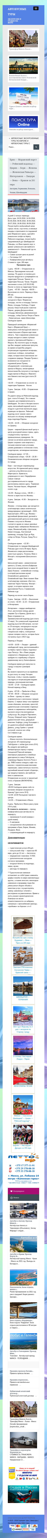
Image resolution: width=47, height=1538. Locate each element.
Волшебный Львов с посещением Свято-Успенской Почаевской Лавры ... (22, 77)
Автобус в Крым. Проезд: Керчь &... (21, 1255)
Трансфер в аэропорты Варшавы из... (20, 1451)
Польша (31, 188)
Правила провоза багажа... (21, 1371)
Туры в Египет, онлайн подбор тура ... (22, 107)
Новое (16, 1197)
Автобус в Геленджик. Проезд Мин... (23, 1352)
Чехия (12, 192)
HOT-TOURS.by (29, 1518)
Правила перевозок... (19, 1380)
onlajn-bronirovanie (15, 1518)
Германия (22, 188)
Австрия (13, 188)
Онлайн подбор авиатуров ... (21, 129)
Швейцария (21, 192)
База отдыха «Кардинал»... (21, 1320)
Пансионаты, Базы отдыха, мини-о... (22, 1288)
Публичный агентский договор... (20, 1392)
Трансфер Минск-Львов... (21, 1419)
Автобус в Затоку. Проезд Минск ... (21, 1222)
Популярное (18, 1191)
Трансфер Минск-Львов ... (20, 49)
